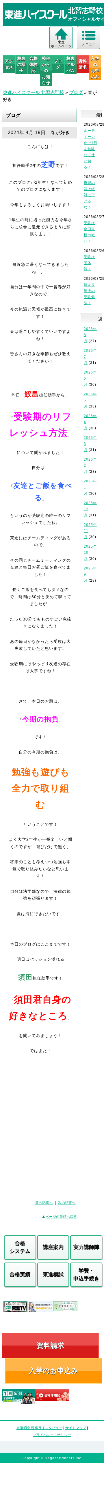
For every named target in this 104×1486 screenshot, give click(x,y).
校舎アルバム (70, 64)
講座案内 (53, 1247)
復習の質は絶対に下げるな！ (89, 195)
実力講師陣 (86, 1247)
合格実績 (20, 1274)
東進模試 (53, 1274)
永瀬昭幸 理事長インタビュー (39, 1428)
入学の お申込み (95, 67)
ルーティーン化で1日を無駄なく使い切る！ (90, 149)
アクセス (9, 64)
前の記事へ (44, 1203)
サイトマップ (75, 1428)
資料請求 (83, 64)
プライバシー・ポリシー (52, 1435)
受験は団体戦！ (89, 263)
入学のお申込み (53, 1371)
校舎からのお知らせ (46, 70)
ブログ (58, 64)
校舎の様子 (21, 64)
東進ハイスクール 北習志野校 (33, 92)
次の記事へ (66, 1203)
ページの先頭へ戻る (61, 1217)
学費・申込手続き (86, 1274)
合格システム (20, 1247)
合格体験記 (33, 64)
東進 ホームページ (61, 44)
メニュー (89, 44)
